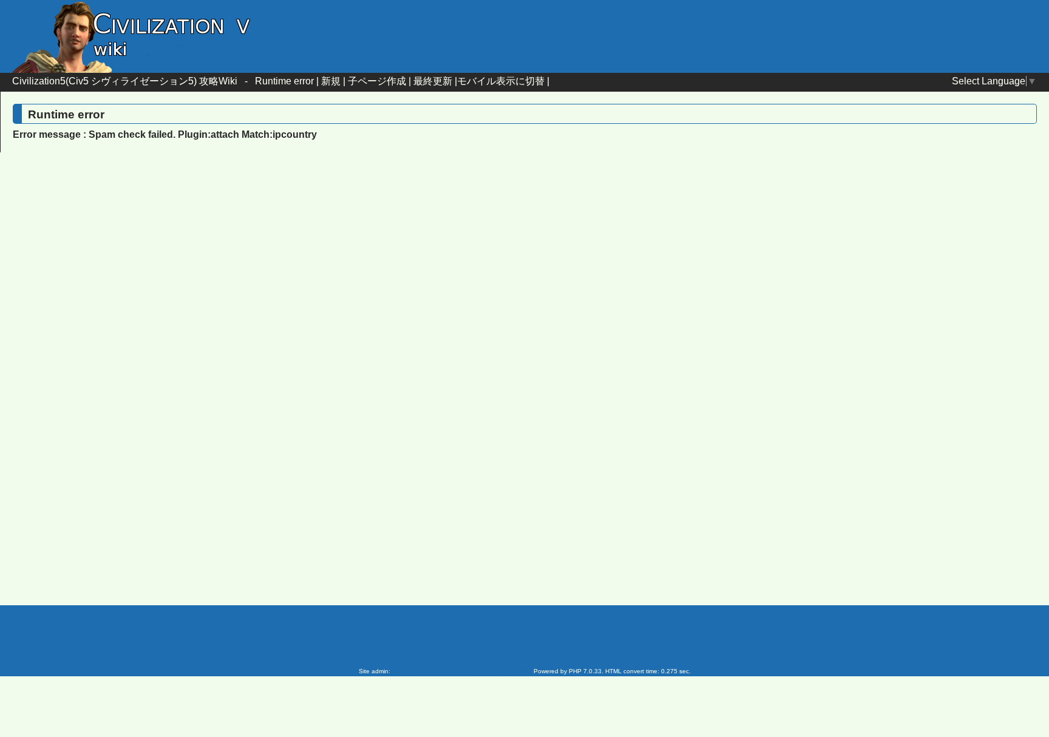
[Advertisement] (421, 260)
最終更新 (432, 81)
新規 (331, 81)
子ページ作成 (377, 81)
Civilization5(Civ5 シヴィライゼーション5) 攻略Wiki (124, 81)
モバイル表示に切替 (501, 81)
